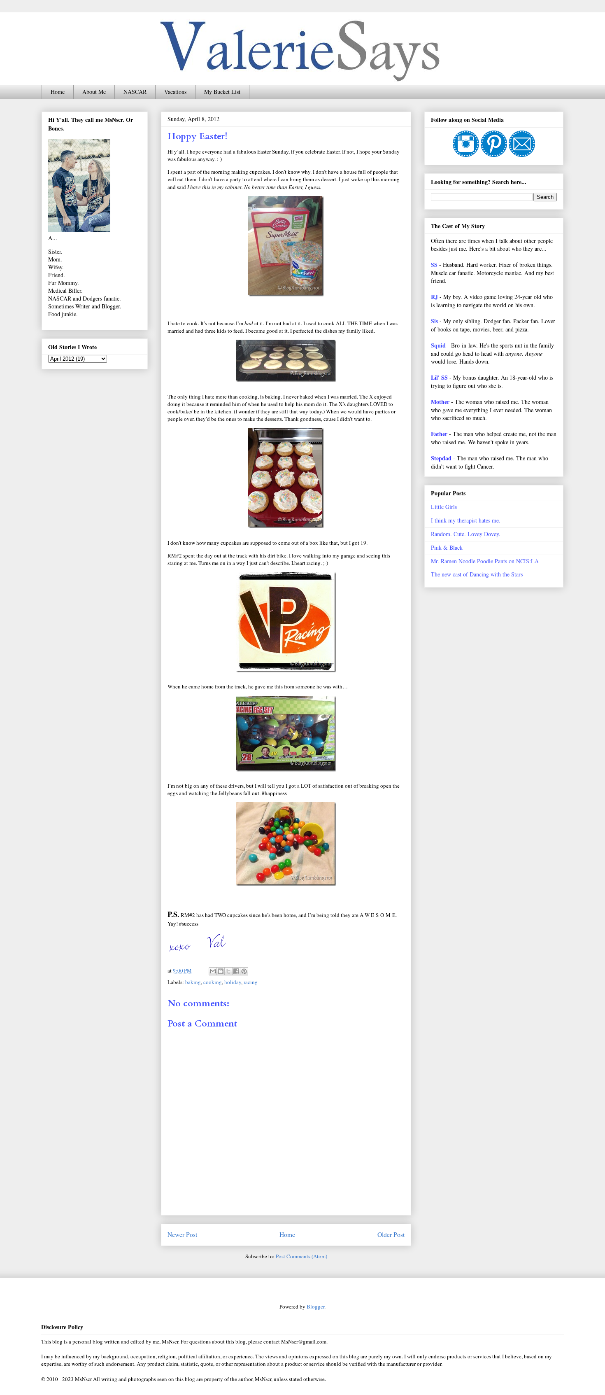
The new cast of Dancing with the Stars (477, 574)
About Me (94, 92)
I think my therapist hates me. (465, 520)
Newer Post (182, 1234)
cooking (212, 982)
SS (434, 264)
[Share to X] (228, 971)
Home (58, 92)
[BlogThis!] (220, 971)
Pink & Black (447, 547)
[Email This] (213, 971)
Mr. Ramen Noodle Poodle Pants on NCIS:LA (485, 561)
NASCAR (135, 92)
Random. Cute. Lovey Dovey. (465, 534)
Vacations (175, 92)
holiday (232, 982)
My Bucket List (222, 92)
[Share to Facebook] (236, 971)
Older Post (391, 1234)
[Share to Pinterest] (244, 971)
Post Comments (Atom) (301, 1256)
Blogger (315, 1306)
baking (193, 982)
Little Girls (444, 507)
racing (251, 982)
